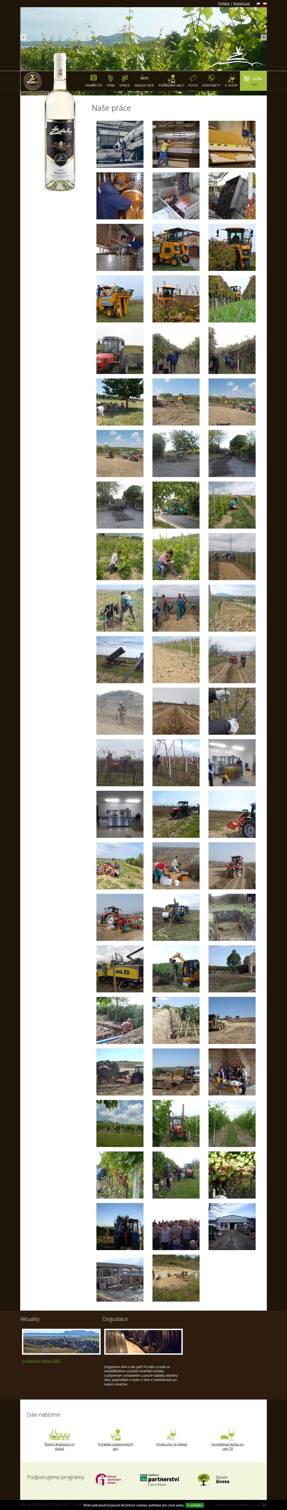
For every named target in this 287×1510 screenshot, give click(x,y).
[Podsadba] (232, 556)
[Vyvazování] (120, 866)
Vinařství (93, 85)
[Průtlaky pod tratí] (176, 917)
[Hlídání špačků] (120, 1226)
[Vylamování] (232, 505)
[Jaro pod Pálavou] (232, 1072)
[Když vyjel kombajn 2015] (176, 247)
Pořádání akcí (171, 85)
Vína (111, 85)
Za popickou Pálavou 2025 (41, 1361)
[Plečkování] (176, 814)
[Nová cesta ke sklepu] (176, 453)
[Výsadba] (176, 866)
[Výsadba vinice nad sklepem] (232, 659)
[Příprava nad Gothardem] (176, 402)
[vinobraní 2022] (120, 144)
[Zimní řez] (232, 711)
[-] (232, 144)
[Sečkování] (176, 1123)
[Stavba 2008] (232, 1226)
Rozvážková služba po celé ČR (227, 1446)
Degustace (144, 85)
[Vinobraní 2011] (120, 1175)
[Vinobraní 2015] (120, 350)
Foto (193, 85)
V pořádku (194, 1505)
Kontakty (211, 85)
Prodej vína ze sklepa (171, 1444)
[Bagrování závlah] (176, 969)
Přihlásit (224, 3)
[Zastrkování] (120, 1123)
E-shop (231, 85)
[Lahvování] (232, 762)
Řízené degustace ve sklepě (59, 1446)
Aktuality (29, 1318)
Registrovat (241, 3)
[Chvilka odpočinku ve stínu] (120, 402)
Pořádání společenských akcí (115, 1446)
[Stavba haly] (120, 1278)
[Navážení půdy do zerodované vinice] (232, 608)
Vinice (124, 85)
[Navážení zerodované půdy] (232, 1020)
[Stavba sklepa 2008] (176, 1278)
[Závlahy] (176, 1020)
